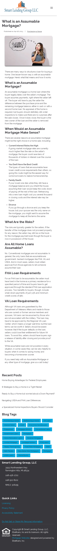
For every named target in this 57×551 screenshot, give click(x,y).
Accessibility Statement (12, 513)
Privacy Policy (8, 508)
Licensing (6, 503)
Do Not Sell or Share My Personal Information (22, 521)
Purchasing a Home (34, 31)
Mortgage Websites (21, 538)
